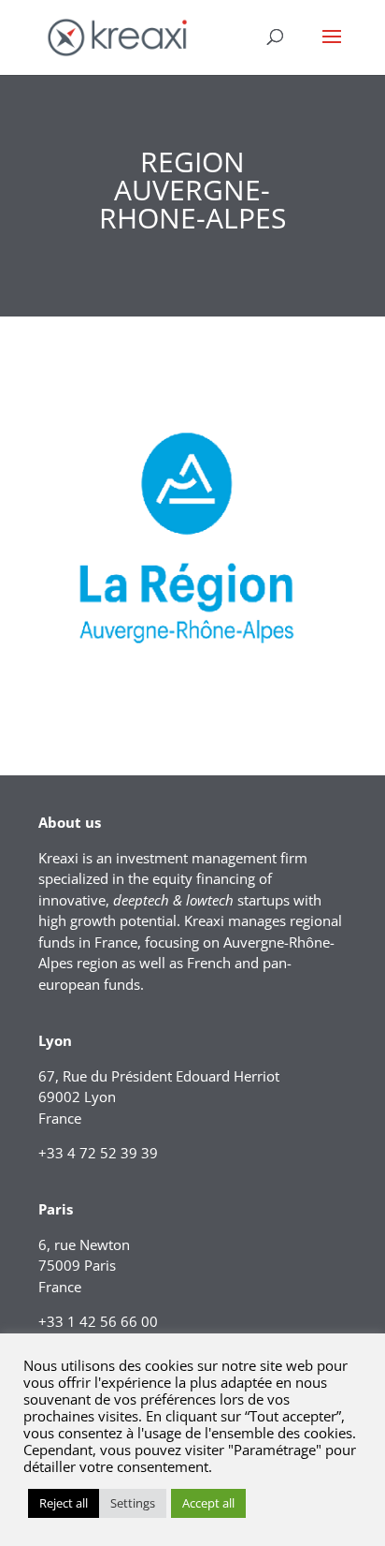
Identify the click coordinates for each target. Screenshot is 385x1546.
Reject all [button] (63, 1502)
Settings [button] (132, 1502)
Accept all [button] (208, 1502)
